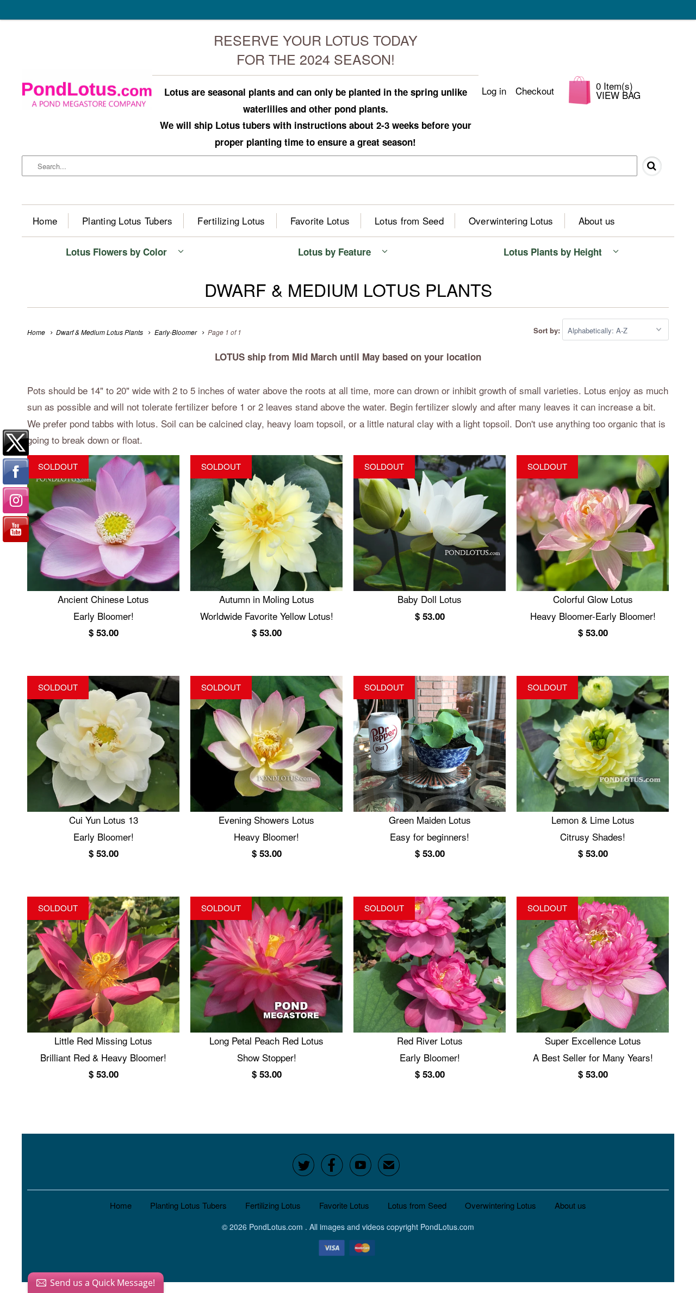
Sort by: (547, 330)
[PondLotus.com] (87, 90)
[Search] (656, 166)
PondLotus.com (277, 1226)
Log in (494, 90)
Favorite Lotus (320, 220)
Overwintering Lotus (511, 220)
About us (597, 220)
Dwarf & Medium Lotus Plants (348, 289)
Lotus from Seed (409, 220)
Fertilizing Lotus (231, 220)
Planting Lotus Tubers (127, 220)
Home (45, 220)
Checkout (534, 90)
